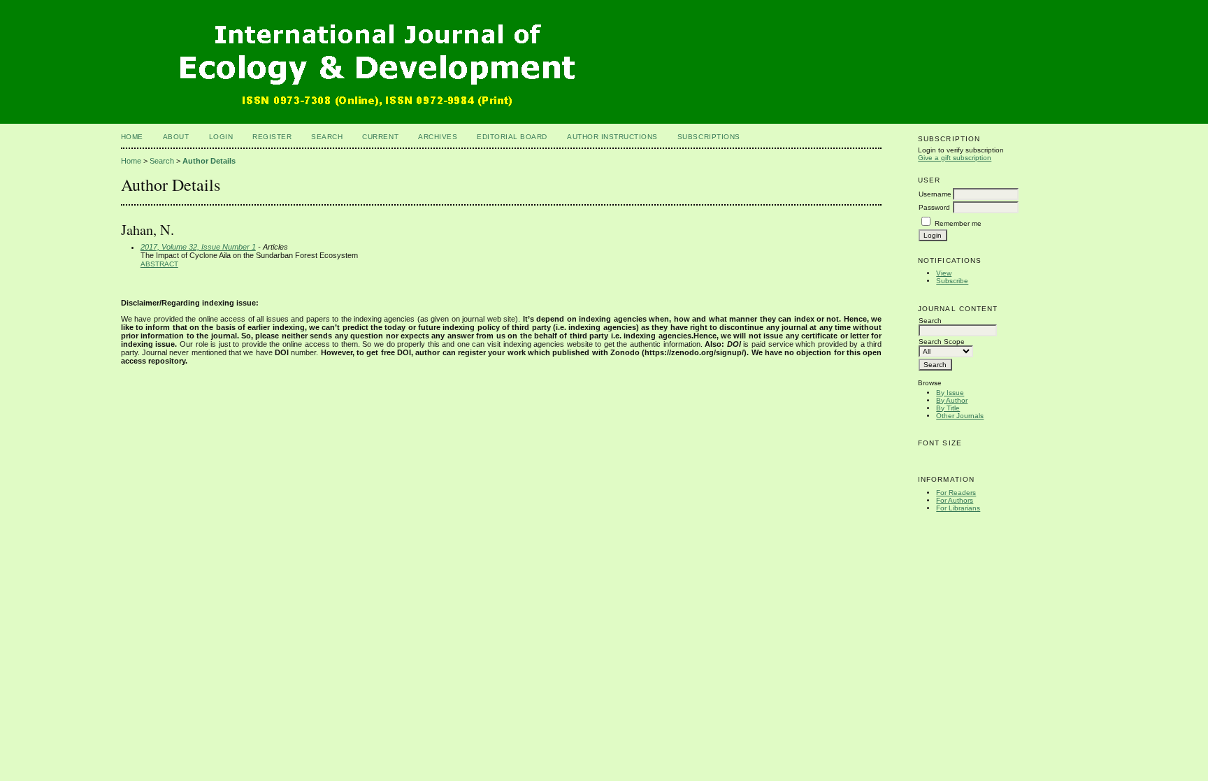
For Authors (954, 500)
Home (132, 137)
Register (272, 137)
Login (221, 137)
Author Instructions (612, 137)
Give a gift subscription (954, 158)
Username (935, 194)
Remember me (958, 223)
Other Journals (960, 416)
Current (380, 137)
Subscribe (952, 281)
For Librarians (958, 508)
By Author (952, 400)
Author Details (209, 161)
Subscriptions (708, 137)
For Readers (956, 492)
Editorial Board (512, 137)
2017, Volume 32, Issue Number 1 (198, 247)
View (943, 273)
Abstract (159, 264)
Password (934, 207)
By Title (948, 408)
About (176, 137)
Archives (437, 137)
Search (327, 137)
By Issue (950, 392)
